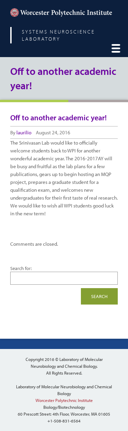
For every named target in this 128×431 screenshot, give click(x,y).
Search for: (21, 268)
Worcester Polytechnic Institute (64, 400)
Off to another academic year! (58, 117)
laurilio (23, 132)
